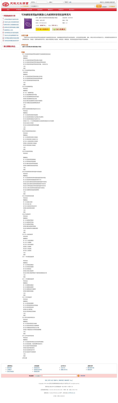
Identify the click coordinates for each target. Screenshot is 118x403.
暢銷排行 (50, 9)
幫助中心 (102, 2)
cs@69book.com (71, 393)
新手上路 (50, 380)
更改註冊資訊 (10, 371)
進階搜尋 (104, 7)
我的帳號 (107, 2)
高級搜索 (83, 375)
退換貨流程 (37, 371)
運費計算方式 (64, 369)
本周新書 (18, 9)
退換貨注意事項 (38, 369)
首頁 (8, 9)
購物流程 (9, 367)
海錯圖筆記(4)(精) (8, 30)
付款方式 (63, 367)
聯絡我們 (90, 369)
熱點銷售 (39, 9)
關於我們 (112, 2)
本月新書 (29, 9)
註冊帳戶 (9, 369)
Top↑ (71, 380)
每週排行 (61, 9)
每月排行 (71, 9)
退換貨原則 (37, 367)
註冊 (70, 2)
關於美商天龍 (91, 367)
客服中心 (56, 380)
